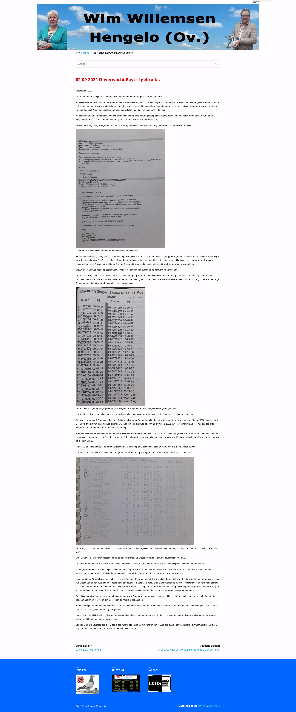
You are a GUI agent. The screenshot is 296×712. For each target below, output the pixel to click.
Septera (201, 706)
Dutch (258, 2)
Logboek (85, 53)
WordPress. (214, 706)
